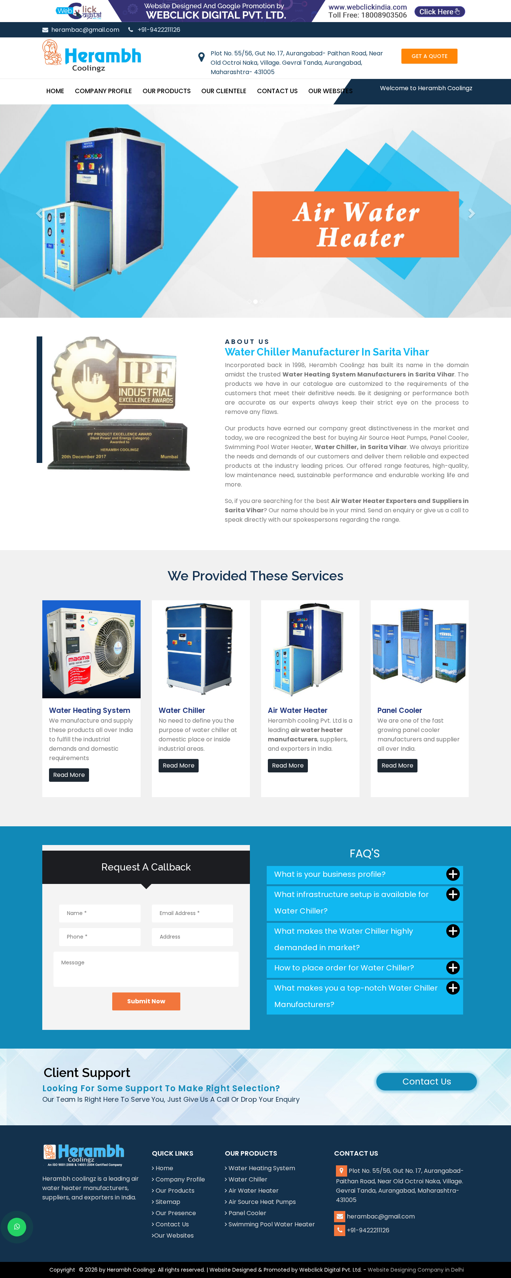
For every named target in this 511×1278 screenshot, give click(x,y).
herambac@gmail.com (85, 29)
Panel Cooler (247, 1213)
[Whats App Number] (16, 1227)
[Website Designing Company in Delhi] (255, 10)
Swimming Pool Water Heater (272, 1224)
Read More (69, 775)
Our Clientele (224, 90)
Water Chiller (248, 1179)
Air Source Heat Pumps (262, 1202)
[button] (38, 210)
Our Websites (330, 90)
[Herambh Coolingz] (91, 55)
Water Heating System (262, 1168)
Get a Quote (429, 56)
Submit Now (146, 1001)
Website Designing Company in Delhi (416, 1270)
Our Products (167, 90)
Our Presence (176, 1213)
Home (55, 90)
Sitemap (168, 1202)
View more (58, 605)
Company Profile (103, 90)
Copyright (62, 1270)
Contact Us (277, 90)
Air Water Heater (254, 1190)
